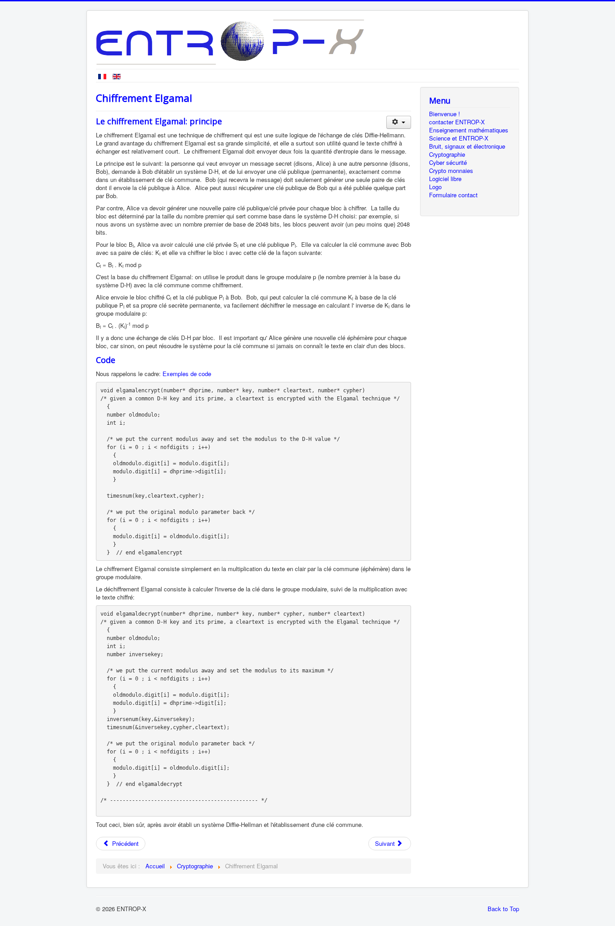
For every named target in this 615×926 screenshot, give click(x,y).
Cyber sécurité (448, 163)
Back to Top (503, 908)
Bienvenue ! (444, 114)
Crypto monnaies (451, 171)
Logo (435, 187)
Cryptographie (447, 154)
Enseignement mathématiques (468, 130)
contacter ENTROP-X (457, 122)
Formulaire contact (453, 195)
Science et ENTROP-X (458, 138)
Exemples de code (187, 373)
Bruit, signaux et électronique (467, 146)
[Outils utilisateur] (398, 122)
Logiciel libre (445, 179)
